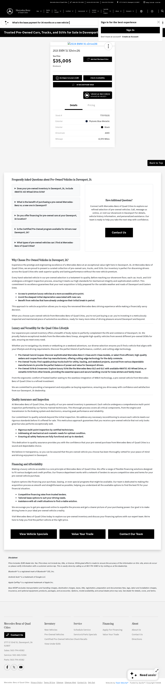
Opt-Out (91, 682)
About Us (136, 629)
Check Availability (97, 78)
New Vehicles (50, 629)
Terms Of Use (49, 682)
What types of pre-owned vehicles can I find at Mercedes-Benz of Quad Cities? (44, 244)
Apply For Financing (112, 629)
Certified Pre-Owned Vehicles (58, 639)
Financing (108, 623)
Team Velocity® (122, 683)
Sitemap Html (70, 682)
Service (78, 623)
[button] (108, 46)
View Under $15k (52, 643)
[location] (117, 2)
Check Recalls (80, 639)
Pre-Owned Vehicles (54, 634)
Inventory (49, 623)
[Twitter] (14, 667)
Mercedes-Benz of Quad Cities (16, 682)
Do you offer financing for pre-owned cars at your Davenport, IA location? (46, 217)
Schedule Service (82, 629)
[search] (162, 11)
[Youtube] (21, 667)
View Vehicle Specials (33, 534)
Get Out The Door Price (99, 59)
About (135, 623)
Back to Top (156, 163)
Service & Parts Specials (85, 634)
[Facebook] (7, 667)
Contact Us (119, 232)
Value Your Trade (82, 534)
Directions (137, 639)
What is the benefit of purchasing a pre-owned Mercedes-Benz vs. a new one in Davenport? (44, 203)
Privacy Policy (37, 682)
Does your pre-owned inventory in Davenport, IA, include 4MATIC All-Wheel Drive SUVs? (44, 190)
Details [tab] (73, 105)
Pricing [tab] (91, 105)
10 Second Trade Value (85, 85)
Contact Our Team (131, 534)
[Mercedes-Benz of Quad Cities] (18, 11)
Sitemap (59, 682)
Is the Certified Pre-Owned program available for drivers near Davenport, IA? (46, 230)
